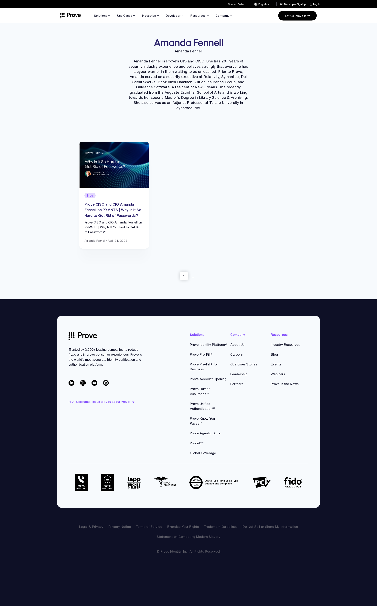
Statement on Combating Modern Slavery (188, 536)
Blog (274, 354)
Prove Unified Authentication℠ (202, 406)
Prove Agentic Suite (205, 433)
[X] (83, 383)
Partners (236, 383)
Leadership (238, 374)
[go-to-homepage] (83, 336)
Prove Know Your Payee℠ (203, 421)
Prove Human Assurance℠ (200, 391)
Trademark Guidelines (221, 526)
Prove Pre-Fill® (201, 354)
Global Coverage (203, 453)
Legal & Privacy (91, 526)
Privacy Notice (119, 526)
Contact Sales (236, 4)
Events (276, 364)
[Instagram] (106, 383)
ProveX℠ (197, 443)
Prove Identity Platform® (208, 344)
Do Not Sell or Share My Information (270, 526)
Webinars (278, 374)
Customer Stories (243, 364)
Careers (236, 354)
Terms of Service (149, 526)
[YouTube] (95, 383)
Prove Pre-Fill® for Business (204, 367)
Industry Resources (285, 344)
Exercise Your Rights (183, 526)
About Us (237, 344)
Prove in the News (285, 383)
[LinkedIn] (72, 383)
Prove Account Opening (208, 379)
